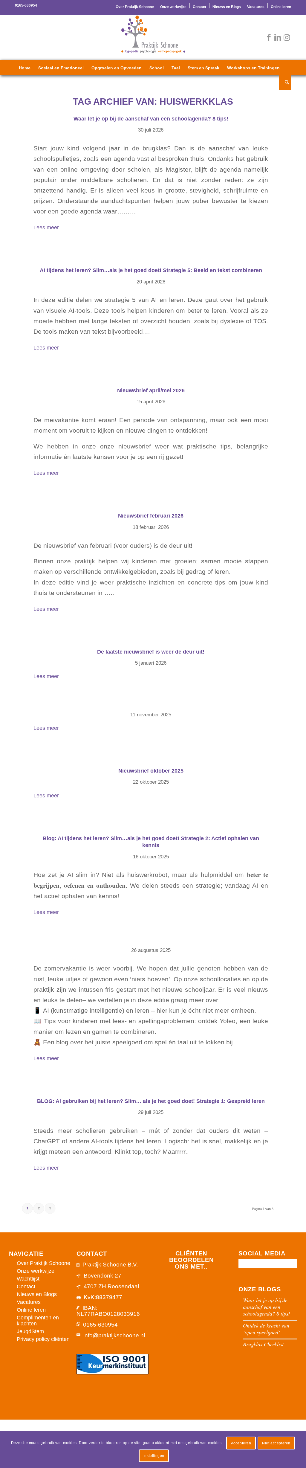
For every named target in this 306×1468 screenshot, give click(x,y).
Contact (199, 7)
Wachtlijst (28, 1279)
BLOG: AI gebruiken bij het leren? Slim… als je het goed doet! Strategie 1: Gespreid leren (151, 1101)
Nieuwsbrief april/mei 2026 (151, 390)
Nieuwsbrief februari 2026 (150, 516)
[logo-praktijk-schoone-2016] (153, 37)
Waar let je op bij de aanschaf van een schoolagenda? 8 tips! (151, 119)
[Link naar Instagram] (286, 37)
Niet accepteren (276, 1443)
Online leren (281, 7)
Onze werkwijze (173, 7)
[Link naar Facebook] (268, 37)
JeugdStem (30, 1331)
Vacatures (255, 7)
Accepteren (241, 1443)
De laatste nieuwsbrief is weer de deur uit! (150, 652)
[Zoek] (285, 82)
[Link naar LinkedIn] (277, 37)
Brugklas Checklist (263, 1344)
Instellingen (153, 1456)
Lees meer (46, 228)
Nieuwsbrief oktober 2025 (150, 771)
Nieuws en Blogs (226, 7)
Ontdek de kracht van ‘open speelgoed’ (266, 1329)
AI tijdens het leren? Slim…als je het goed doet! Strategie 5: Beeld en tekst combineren (151, 270)
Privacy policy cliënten (43, 1339)
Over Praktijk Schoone (135, 7)
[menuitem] (135, 5)
